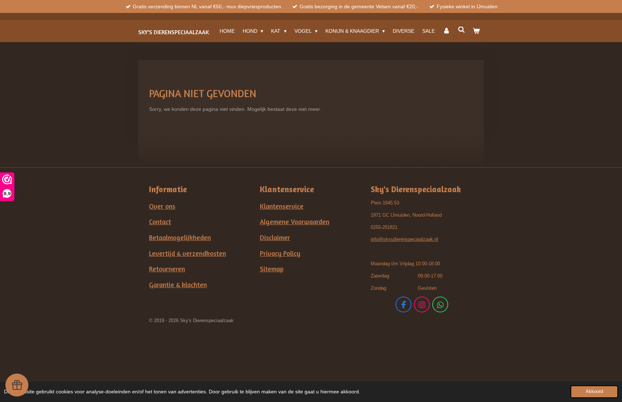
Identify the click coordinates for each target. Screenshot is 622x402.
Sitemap (272, 269)
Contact (160, 222)
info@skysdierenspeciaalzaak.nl (404, 239)
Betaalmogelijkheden (180, 237)
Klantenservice (281, 206)
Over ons (162, 206)
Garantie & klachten (178, 285)
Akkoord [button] (594, 391)
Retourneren (167, 269)
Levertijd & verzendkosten (187, 253)
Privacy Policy (280, 253)
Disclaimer (275, 237)
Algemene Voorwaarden (294, 222)
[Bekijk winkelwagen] (476, 31)
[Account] (446, 31)
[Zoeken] (461, 30)
